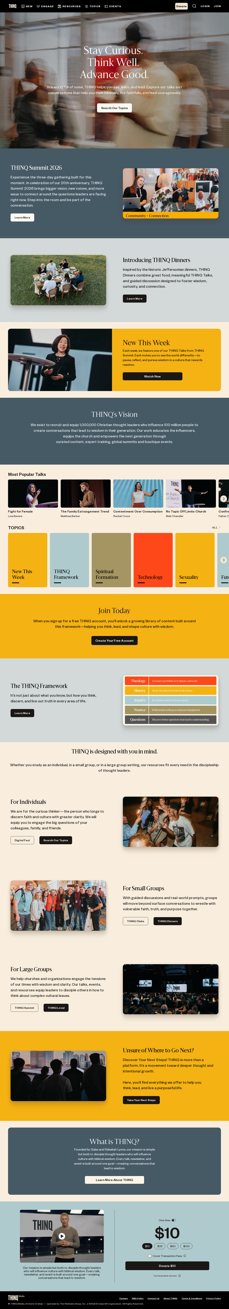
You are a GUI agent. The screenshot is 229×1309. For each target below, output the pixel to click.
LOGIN (205, 6)
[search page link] (194, 6)
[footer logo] (16, 1298)
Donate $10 (167, 1266)
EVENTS (115, 6)
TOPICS (95, 6)
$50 (173, 1246)
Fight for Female (20, 511)
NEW (29, 6)
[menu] (81, 6)
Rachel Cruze (121, 516)
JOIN (217, 6)
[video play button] (62, 1236)
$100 (186, 1246)
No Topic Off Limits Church (186, 511)
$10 (147, 1246)
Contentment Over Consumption (137, 511)
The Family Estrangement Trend (85, 511)
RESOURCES (72, 6)
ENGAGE (47, 6)
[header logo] (13, 6)
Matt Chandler (174, 516)
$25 (159, 1246)
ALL (215, 527)
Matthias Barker (70, 516)
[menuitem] (27, 6)
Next (223, 499)
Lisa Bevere (15, 516)
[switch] (173, 1220)
